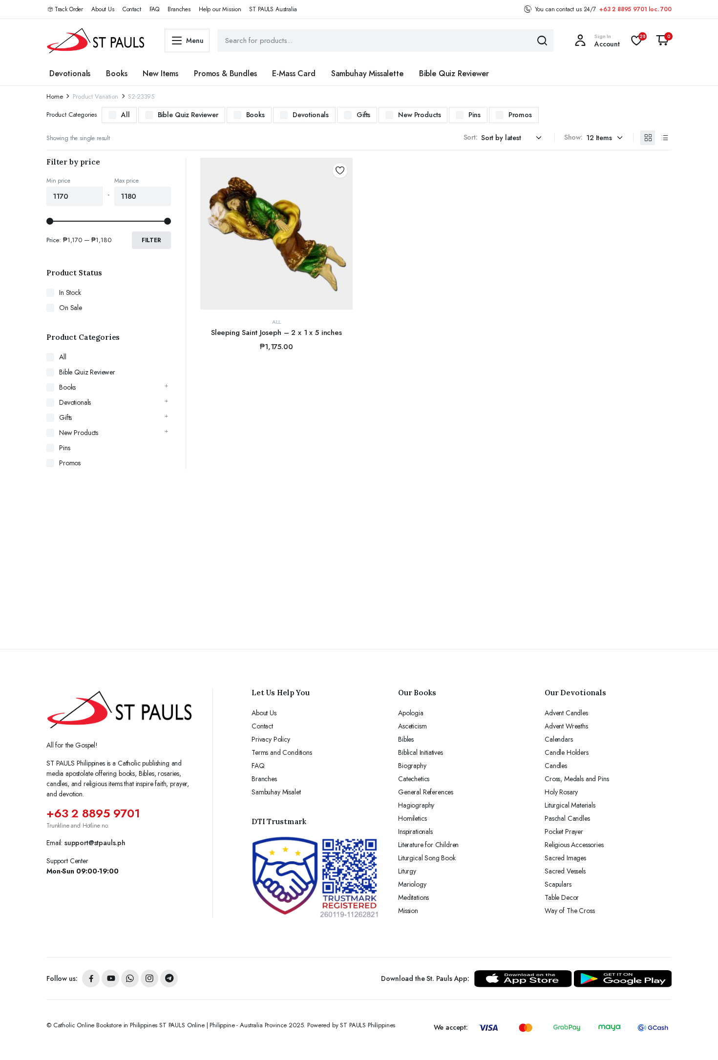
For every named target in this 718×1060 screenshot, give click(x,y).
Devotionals (69, 73)
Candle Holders (567, 752)
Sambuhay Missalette (367, 73)
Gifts (363, 115)
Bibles (406, 739)
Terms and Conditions (282, 752)
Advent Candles (566, 713)
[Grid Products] (647, 137)
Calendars (559, 739)
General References (425, 792)
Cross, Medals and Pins (577, 779)
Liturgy (407, 871)
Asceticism (412, 726)
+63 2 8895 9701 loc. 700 (635, 9)
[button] (662, 40)
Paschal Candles (567, 818)
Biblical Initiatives (420, 752)
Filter (151, 240)
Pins (474, 115)
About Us (102, 9)
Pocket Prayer (564, 831)
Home (54, 96)
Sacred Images (565, 858)
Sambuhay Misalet (276, 792)
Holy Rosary (561, 792)
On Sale (70, 307)
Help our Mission (220, 9)
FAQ (154, 9)
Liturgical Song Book (427, 858)
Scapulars (558, 884)
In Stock (70, 292)
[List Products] (664, 137)
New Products (419, 115)
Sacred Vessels (565, 871)
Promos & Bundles (225, 73)
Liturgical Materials (570, 805)
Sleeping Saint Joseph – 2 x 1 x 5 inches (276, 332)
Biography (412, 765)
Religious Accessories (574, 845)
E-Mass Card (293, 73)
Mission (408, 910)
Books (116, 73)
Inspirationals (415, 831)
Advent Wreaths (566, 726)
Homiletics (412, 818)
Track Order (69, 9)
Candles (556, 765)
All (125, 115)
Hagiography (416, 805)
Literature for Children (428, 845)
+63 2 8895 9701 (93, 813)
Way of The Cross (569, 910)
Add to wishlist (340, 170)
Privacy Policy (271, 739)
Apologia (410, 713)
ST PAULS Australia (272, 9)
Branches (179, 9)
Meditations (413, 897)
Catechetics (413, 779)
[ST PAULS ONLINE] (95, 40)
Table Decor (562, 897)
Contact (132, 9)
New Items (160, 73)
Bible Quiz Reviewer (454, 73)
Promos (520, 115)
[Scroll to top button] (696, 1038)
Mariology (412, 884)
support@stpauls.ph (95, 843)
